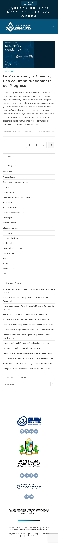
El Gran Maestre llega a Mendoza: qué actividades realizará (28, 329)
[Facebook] (22, 16)
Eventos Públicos (10, 207)
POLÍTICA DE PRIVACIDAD (38, 510)
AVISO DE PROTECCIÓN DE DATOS (23, 512)
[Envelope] (32, 16)
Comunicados (9, 71)
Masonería (7, 233)
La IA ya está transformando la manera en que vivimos (26, 368)
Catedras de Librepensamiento (16, 182)
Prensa (6, 258)
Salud (5, 263)
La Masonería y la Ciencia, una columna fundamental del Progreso (28, 81)
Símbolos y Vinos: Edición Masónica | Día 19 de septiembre (28, 358)
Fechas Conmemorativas (13, 212)
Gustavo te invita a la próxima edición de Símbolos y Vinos (28, 324)
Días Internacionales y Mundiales (17, 197)
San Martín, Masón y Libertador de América (21, 348)
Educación (7, 202)
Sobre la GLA (8, 268)
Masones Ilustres (10, 238)
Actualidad (7, 171)
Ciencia (6, 187)
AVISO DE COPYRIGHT (17, 510)
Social (5, 273)
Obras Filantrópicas (11, 253)
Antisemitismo (9, 177)
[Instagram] (25, 16)
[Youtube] (29, 16)
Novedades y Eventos (12, 248)
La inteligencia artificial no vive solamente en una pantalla (27, 353)
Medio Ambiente (10, 243)
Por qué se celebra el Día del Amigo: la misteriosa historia (27, 363)
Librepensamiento (11, 228)
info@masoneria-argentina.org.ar (34, 529)
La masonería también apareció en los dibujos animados (27, 343)
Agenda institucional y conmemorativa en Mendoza (25, 314)
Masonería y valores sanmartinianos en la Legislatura (26, 319)
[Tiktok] (35, 16)
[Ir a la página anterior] (29, 145)
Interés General (9, 222)
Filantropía (7, 217)
